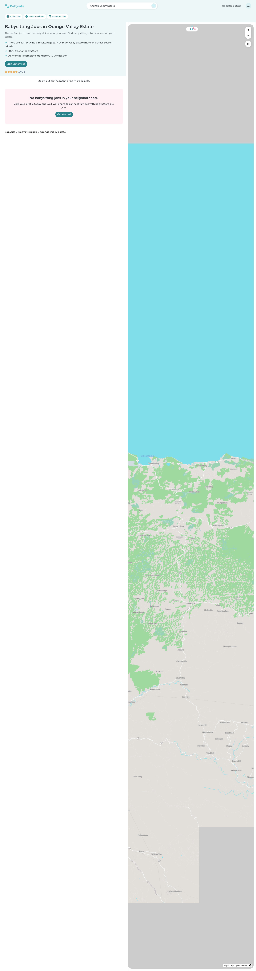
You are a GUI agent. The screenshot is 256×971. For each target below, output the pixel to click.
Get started (64, 114)
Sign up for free (16, 63)
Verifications (36, 16)
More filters (59, 16)
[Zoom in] (248, 30)
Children (15, 16)
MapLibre (228, 965)
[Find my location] (248, 44)
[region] (191, 496)
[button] (203, 462)
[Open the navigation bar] (248, 6)
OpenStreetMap (241, 965)
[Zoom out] (248, 36)
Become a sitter (231, 5)
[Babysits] (14, 5)
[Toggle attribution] (250, 965)
